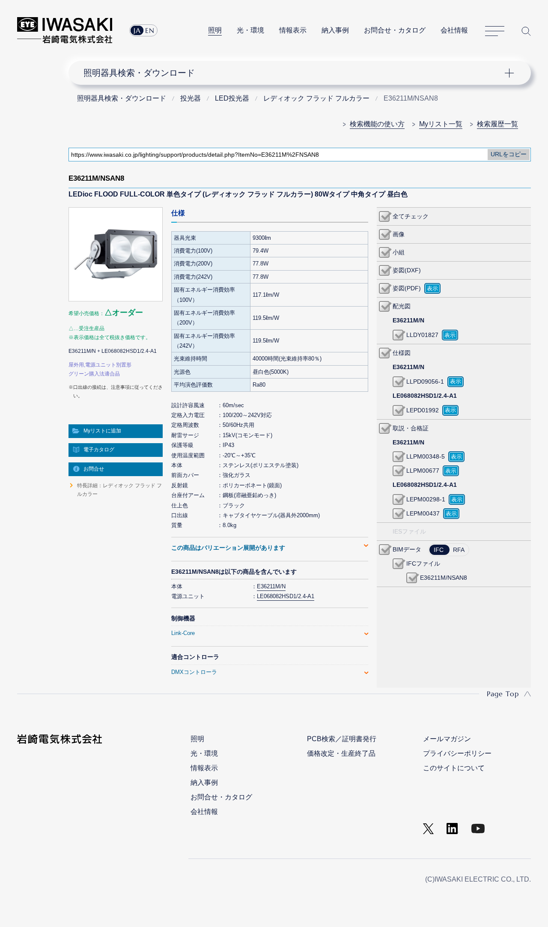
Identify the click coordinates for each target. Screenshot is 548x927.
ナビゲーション (294, 73)
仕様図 (402, 352)
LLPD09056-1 (425, 381)
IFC (439, 549)
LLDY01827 (422, 334)
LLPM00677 (422, 470)
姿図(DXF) (407, 270)
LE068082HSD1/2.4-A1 (285, 596)
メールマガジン (447, 738)
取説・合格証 (411, 428)
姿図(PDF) (407, 288)
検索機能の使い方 (377, 124)
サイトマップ (494, 31)
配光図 (402, 306)
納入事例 (335, 30)
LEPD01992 (422, 410)
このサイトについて (454, 768)
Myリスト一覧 (440, 124)
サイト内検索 (526, 31)
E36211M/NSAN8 (443, 577)
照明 (215, 30)
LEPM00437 (423, 513)
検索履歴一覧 (497, 124)
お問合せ (93, 469)
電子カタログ (98, 450)
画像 (399, 234)
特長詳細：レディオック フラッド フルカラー (119, 490)
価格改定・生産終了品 (341, 753)
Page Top (503, 693)
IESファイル (409, 531)
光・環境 (250, 30)
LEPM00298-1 (425, 499)
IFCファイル (423, 563)
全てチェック (411, 216)
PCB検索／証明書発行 (341, 738)
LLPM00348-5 (425, 456)
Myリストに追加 (102, 431)
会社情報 (454, 30)
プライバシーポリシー (457, 753)
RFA (459, 549)
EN (150, 30)
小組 (399, 252)
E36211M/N (271, 586)
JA (137, 30)
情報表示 (293, 30)
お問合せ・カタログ (395, 30)
